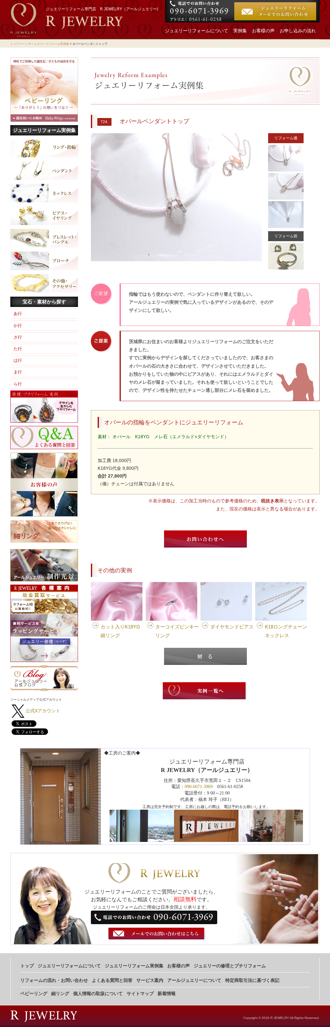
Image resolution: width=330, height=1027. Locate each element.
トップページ (19, 43)
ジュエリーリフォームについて (196, 30)
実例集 (240, 30)
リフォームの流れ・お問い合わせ (54, 980)
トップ (27, 965)
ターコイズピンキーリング (177, 631)
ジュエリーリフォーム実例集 (50, 43)
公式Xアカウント (43, 710)
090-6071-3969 (199, 786)
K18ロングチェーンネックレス (286, 631)
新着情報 (167, 993)
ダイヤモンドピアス (232, 626)
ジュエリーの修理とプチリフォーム (230, 965)
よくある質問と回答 (112, 980)
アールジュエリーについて (194, 980)
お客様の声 (263, 30)
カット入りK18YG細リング (120, 631)
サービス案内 (149, 980)
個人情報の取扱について (98, 993)
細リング (60, 993)
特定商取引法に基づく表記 (252, 980)
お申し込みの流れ (298, 30)
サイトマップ (140, 993)
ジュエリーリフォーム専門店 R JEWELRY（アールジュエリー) (102, 9)
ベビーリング (33, 993)
